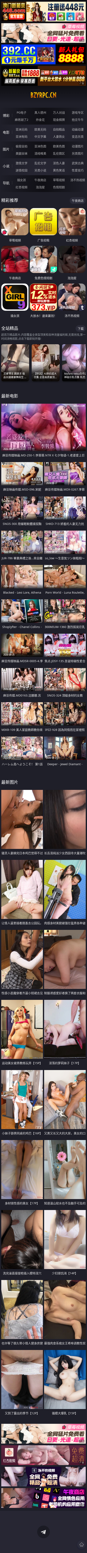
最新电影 (9, 396)
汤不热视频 (77, 180)
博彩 (6, 115)
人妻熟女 (59, 136)
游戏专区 (78, 112)
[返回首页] (81, 1544)
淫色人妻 (59, 163)
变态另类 (78, 136)
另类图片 (78, 153)
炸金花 (40, 120)
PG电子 (21, 112)
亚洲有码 (21, 136)
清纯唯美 (40, 153)
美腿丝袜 (21, 153)
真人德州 (40, 112)
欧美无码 (40, 129)
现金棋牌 (59, 120)
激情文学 (21, 163)
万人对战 (59, 112)
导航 (6, 183)
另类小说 (40, 170)
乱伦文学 (40, 163)
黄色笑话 (59, 170)
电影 (6, 132)
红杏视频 (21, 187)
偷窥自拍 (21, 146)
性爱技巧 (78, 170)
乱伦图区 (59, 153)
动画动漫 (78, 129)
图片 (6, 149)
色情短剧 (59, 187)
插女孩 (21, 180)
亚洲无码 (21, 129)
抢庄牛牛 (78, 120)
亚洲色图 (40, 146)
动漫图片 (78, 146)
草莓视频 (59, 180)
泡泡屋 (40, 187)
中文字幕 (40, 136)
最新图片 (9, 782)
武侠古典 (78, 163)
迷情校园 (21, 170)
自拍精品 (59, 129)
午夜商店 (40, 180)
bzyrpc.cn (43, 95)
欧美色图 (59, 146)
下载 (81, 329)
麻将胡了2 (21, 120)
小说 (6, 166)
